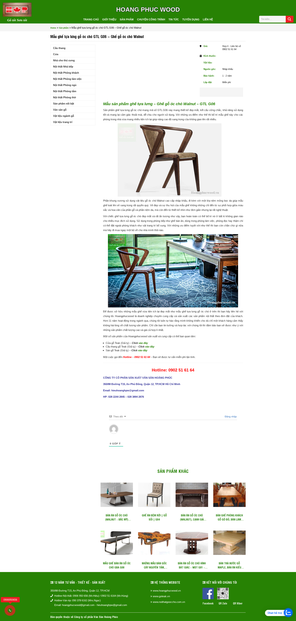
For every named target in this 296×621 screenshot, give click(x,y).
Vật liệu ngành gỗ (63, 115)
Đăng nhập (230, 416)
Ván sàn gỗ (59, 109)
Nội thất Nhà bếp (63, 66)
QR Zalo (223, 603)
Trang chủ (91, 19)
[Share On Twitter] (226, 92)
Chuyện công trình (151, 19)
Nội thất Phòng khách (66, 72)
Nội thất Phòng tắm (64, 91)
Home (53, 28)
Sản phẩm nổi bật (63, 103)
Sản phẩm (127, 19)
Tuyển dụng (190, 19)
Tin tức (174, 19)
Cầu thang (59, 48)
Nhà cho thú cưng (64, 60)
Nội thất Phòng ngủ (64, 85)
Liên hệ (208, 19)
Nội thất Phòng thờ (64, 97)
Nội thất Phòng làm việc (67, 78)
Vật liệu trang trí (62, 122)
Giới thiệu (109, 19)
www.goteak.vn (161, 596)
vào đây (143, 342)
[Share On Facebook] (215, 92)
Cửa (55, 54)
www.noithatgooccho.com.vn (169, 601)
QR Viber (238, 603)
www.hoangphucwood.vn (167, 590)
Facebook (208, 603)
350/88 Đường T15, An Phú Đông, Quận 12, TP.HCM (80, 590)
